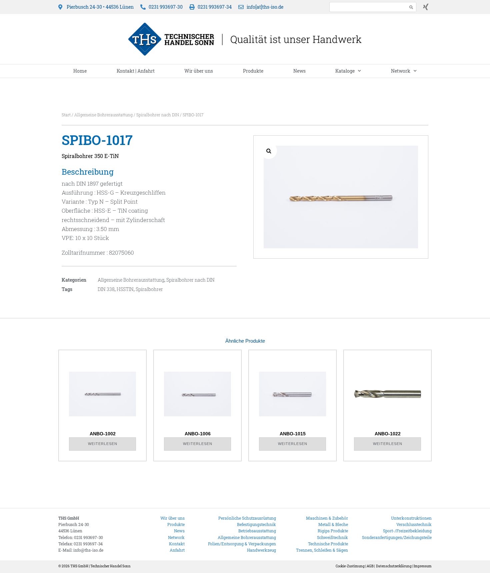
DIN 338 (106, 289)
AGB (370, 566)
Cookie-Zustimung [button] (350, 566)
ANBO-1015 (293, 433)
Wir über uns (198, 71)
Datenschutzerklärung (394, 566)
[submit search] (411, 7)
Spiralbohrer (149, 289)
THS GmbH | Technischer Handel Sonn (100, 566)
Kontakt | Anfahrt (136, 71)
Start (66, 114)
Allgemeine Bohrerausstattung (103, 114)
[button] (268, 150)
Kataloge (345, 71)
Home (80, 71)
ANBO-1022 (388, 433)
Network (400, 71)
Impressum (423, 566)
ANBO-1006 (198, 433)
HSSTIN (125, 289)
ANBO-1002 (103, 433)
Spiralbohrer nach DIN (157, 114)
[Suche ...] (366, 6)
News (299, 71)
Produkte (253, 71)
